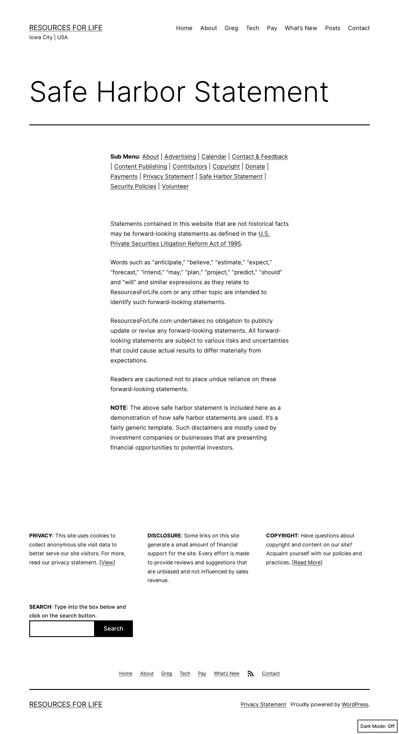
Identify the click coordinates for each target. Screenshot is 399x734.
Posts (332, 28)
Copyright (226, 166)
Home (184, 28)
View (107, 562)
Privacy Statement (168, 176)
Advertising (180, 156)
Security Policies (133, 186)
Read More (307, 562)
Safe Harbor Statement (231, 176)
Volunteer (175, 186)
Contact (359, 28)
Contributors (190, 166)
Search (113, 628)
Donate (255, 166)
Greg (231, 28)
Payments (124, 176)
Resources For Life (65, 27)
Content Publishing (140, 166)
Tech (252, 28)
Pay (272, 28)
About (208, 28)
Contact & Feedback (260, 156)
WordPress (355, 704)
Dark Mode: (373, 726)
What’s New (301, 28)
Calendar (214, 156)
